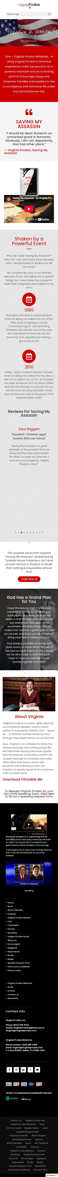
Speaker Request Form (19, 963)
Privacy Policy (14, 970)
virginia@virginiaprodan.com (27, 1047)
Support (39, 1139)
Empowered (13, 951)
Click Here (47, 794)
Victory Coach (14, 1128)
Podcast (12, 914)
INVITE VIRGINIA (15, 910)
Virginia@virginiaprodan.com (21, 1030)
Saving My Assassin (21, 1139)
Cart (10, 921)
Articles (11, 990)
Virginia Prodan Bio (18, 1135)
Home (10, 902)
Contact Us (13, 994)
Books (11, 955)
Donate (11, 929)
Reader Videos (32, 1128)
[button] (6, 476)
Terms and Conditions (19, 966)
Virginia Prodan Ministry (19, 917)
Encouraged (14, 944)
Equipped (12, 947)
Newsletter (13, 998)
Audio (10, 987)
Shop (42, 1124)
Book (10, 906)
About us (12, 940)
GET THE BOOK (41, 1143)
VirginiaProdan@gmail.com (27, 1027)
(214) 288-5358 (29, 1044)
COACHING (13, 925)
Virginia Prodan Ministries (20, 983)
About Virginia (39, 1135)
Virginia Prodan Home (18, 936)
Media (11, 959)
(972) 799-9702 (21, 1025)
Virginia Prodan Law (35, 1120)
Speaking (29, 890)
